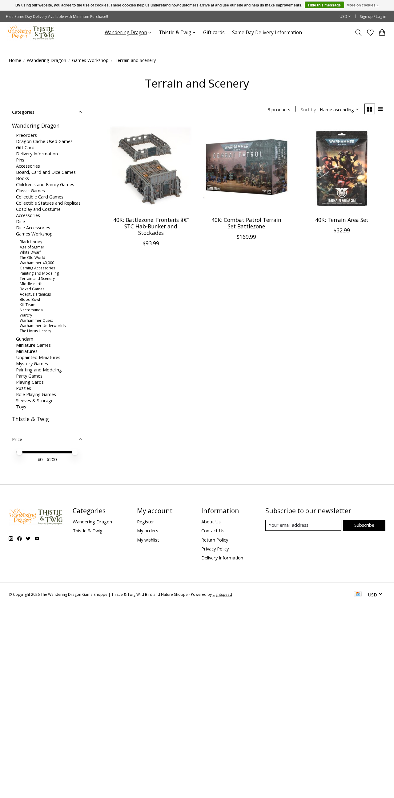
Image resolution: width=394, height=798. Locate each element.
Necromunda (31, 310)
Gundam (24, 339)
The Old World (32, 257)
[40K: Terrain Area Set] (342, 168)
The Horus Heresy (35, 331)
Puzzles (23, 388)
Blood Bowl (30, 299)
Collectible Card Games (39, 197)
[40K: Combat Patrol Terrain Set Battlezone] (246, 168)
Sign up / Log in (373, 16)
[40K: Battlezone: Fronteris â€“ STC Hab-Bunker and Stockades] (151, 168)
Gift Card (25, 147)
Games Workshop (90, 60)
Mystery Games (32, 363)
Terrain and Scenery (37, 278)
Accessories (28, 166)
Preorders (26, 135)
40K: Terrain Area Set (341, 219)
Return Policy (214, 540)
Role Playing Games (36, 394)
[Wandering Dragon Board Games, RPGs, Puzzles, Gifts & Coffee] (31, 32)
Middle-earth (31, 283)
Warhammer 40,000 (37, 262)
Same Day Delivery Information (267, 32)
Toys (21, 406)
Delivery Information (37, 153)
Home (15, 60)
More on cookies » (363, 5)
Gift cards (214, 32)
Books (22, 178)
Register (145, 521)
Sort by (308, 109)
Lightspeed (222, 594)
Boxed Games (32, 289)
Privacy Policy (215, 549)
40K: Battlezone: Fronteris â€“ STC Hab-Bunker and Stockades (151, 226)
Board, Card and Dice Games (46, 172)
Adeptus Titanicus (35, 294)
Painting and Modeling (39, 273)
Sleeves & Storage (35, 400)
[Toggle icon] (358, 32)
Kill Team (27, 304)
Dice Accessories (33, 227)
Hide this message (324, 5)
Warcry (26, 315)
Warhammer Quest (36, 320)
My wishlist (148, 540)
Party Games (29, 376)
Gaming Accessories (37, 268)
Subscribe (364, 525)
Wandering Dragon (46, 60)
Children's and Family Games (45, 184)
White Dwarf (30, 252)
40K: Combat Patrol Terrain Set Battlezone (246, 223)
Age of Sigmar (32, 247)
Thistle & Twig (30, 419)
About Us (211, 521)
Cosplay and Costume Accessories (38, 212)
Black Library (31, 241)
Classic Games (30, 190)
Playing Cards (30, 382)
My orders (147, 530)
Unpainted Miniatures (38, 357)
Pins (20, 160)
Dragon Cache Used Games (44, 141)
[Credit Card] (358, 594)
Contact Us (212, 530)
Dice (20, 221)
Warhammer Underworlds (43, 325)
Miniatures (27, 351)
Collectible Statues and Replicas (48, 203)
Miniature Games (33, 345)
